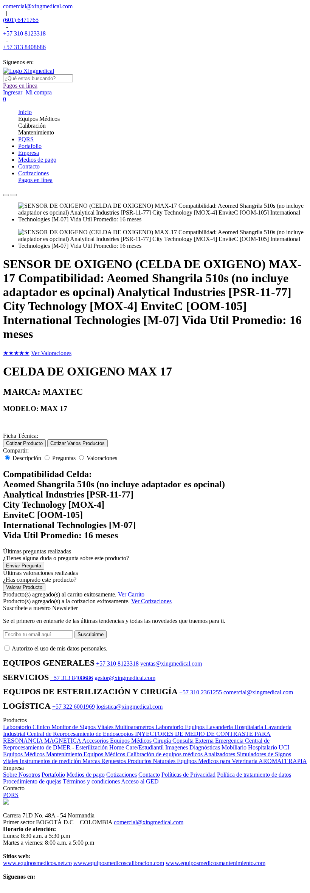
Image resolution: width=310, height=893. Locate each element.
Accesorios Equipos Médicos (117, 740)
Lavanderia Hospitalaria (235, 727)
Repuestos (114, 761)
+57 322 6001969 (73, 706)
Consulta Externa (193, 740)
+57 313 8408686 (24, 47)
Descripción (26, 458)
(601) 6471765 (21, 20)
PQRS (11, 795)
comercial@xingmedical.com (38, 6)
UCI (284, 747)
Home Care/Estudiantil (137, 747)
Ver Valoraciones (51, 353)
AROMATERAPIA (283, 761)
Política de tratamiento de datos (254, 774)
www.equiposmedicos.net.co (37, 863)
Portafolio (53, 774)
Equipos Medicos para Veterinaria (218, 761)
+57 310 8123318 (24, 33)
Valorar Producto (24, 587)
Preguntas (64, 458)
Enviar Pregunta (23, 566)
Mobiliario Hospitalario (250, 747)
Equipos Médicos (24, 754)
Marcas (91, 761)
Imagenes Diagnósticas (193, 747)
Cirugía (162, 740)
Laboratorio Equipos (180, 727)
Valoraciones (102, 458)
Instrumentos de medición (51, 761)
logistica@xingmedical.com (129, 706)
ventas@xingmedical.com (171, 663)
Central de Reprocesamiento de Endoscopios (81, 734)
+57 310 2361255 (200, 692)
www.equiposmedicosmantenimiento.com (215, 863)
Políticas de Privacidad (188, 774)
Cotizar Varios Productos (77, 443)
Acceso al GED (140, 781)
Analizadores (220, 754)
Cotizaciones (121, 774)
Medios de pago (86, 774)
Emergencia (230, 740)
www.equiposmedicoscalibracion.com (118, 863)
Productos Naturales (152, 761)
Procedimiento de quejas (32, 781)
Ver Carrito (131, 594)
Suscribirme (91, 634)
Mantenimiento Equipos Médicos (86, 754)
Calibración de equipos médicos (165, 754)
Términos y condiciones (91, 781)
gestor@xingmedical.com (125, 678)
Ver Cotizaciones (151, 601)
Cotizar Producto (24, 443)
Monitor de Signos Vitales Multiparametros (103, 727)
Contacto (149, 774)
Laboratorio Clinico (27, 727)
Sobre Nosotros (21, 774)
